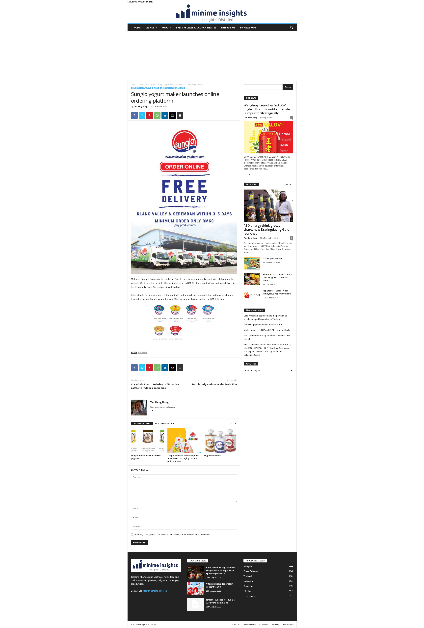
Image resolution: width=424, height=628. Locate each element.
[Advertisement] (212, 56)
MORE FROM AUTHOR (164, 423)
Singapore (248, 586)
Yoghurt (164, 88)
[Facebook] (134, 115)
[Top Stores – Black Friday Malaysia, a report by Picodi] (252, 295)
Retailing (275, 624)
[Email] (172, 115)
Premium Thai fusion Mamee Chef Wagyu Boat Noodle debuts (277, 277)
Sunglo (142, 353)
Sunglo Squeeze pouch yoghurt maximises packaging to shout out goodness (183, 458)
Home (137, 27)
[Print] (180, 115)
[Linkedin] (164, 115)
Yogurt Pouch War (213, 455)
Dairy (155, 88)
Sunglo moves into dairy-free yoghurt (145, 457)
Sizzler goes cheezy (272, 258)
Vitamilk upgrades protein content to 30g (263, 324)
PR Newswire (248, 27)
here (148, 283)
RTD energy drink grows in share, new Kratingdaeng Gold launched (266, 229)
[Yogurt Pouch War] (220, 440)
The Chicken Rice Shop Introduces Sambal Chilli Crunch (267, 337)
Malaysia (151, 84)
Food (165, 27)
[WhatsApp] (157, 115)
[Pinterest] (149, 115)
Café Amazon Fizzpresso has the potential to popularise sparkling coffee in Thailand (265, 317)
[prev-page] (231, 423)
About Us (236, 624)
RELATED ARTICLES (142, 423)
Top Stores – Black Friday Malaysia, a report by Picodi (277, 292)
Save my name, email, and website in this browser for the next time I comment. (172, 534)
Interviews (228, 27)
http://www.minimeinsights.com (162, 407)
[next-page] (235, 423)
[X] (142, 115)
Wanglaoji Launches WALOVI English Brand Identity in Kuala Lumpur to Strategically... (267, 109)
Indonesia (248, 581)
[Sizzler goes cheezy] (252, 263)
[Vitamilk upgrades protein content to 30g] (195, 588)
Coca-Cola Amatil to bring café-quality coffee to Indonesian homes (155, 386)
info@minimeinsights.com (155, 591)
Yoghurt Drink (178, 88)
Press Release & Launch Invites (196, 27)
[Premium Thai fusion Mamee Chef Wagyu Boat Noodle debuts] (252, 279)
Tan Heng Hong (140, 106)
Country (142, 84)
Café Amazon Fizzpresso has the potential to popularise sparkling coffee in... (220, 570)
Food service (249, 596)
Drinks (150, 27)
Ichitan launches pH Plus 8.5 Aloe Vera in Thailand (268, 330)
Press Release (250, 571)
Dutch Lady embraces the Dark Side (214, 384)
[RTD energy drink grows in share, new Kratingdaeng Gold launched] (268, 206)
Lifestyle (247, 591)
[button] (291, 27)
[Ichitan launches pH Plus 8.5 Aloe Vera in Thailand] (195, 604)
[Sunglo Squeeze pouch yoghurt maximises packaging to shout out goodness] (184, 440)
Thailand (247, 576)
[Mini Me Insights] (212, 13)
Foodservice (288, 624)
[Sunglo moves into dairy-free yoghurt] (147, 440)
